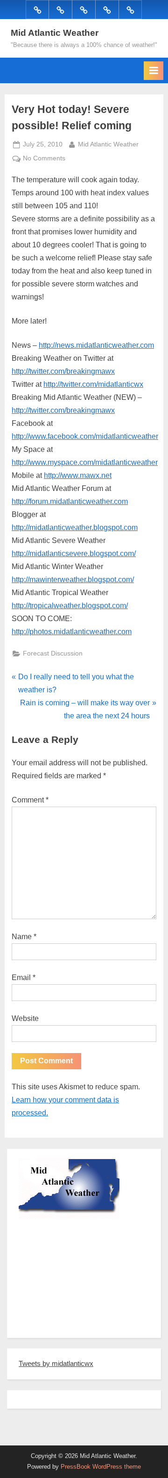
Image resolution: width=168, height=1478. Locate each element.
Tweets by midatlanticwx (56, 1363)
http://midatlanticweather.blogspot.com (75, 527)
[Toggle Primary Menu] (153, 70)
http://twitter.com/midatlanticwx (93, 384)
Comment (30, 800)
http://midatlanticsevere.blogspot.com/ (74, 553)
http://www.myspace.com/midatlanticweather (85, 462)
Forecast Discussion (53, 653)
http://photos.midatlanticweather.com (72, 632)
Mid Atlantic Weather (54, 33)
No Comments (44, 159)
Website (25, 1018)
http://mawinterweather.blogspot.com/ (73, 579)
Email (23, 977)
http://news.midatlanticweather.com (96, 345)
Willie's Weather (57, 1324)
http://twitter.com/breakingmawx (63, 371)
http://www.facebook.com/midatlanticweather (85, 436)
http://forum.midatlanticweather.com (70, 501)
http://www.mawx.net (78, 475)
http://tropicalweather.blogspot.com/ (70, 606)
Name (24, 937)
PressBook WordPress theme (101, 1466)
